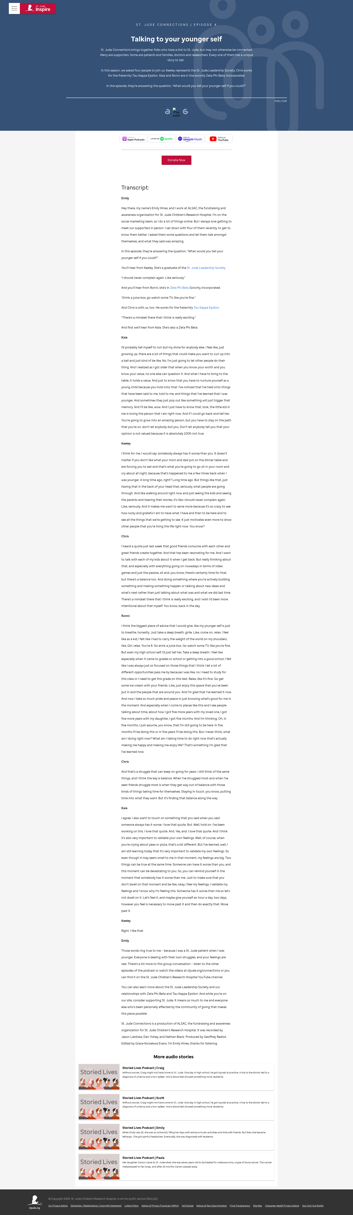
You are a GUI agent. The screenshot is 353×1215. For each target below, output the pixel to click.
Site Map (257, 1205)
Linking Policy (131, 1205)
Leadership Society (206, 268)
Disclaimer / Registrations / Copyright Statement (96, 1205)
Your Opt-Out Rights (312, 1205)
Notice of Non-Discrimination (211, 1205)
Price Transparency (240, 1205)
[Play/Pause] (176, 111)
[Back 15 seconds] (167, 111)
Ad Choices (187, 1205)
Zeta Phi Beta (179, 288)
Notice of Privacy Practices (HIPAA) (160, 1205)
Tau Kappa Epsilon (206, 307)
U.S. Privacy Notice (58, 1205)
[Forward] (185, 111)
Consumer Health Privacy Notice (282, 1205)
